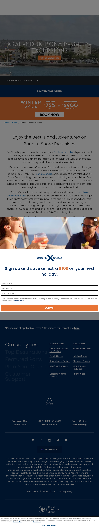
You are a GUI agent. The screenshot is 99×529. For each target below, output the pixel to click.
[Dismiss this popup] (96, 220)
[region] (49, 522)
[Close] (95, 520)
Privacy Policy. (19, 301)
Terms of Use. (37, 522)
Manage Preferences (48, 525)
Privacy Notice (17, 522)
